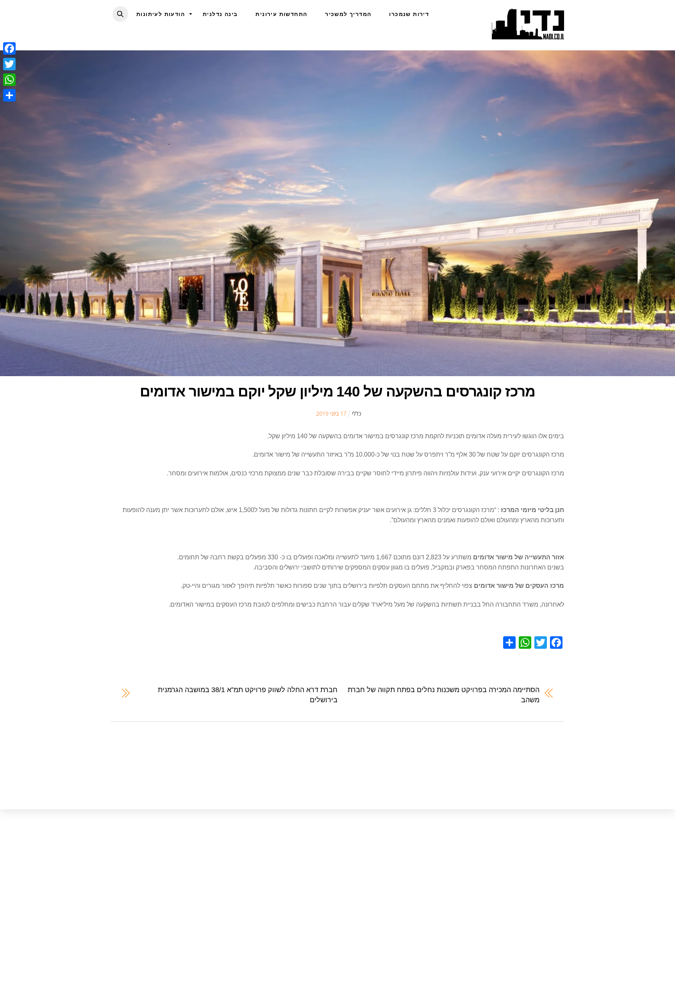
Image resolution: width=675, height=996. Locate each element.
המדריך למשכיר (348, 14)
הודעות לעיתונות (160, 14)
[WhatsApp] (9, 79)
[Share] (9, 95)
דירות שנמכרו (409, 14)
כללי (356, 413)
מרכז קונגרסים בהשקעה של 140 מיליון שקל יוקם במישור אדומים (337, 392)
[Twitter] (9, 64)
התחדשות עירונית (281, 14)
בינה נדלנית (220, 14)
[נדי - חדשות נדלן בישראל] (528, 35)
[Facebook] (9, 48)
